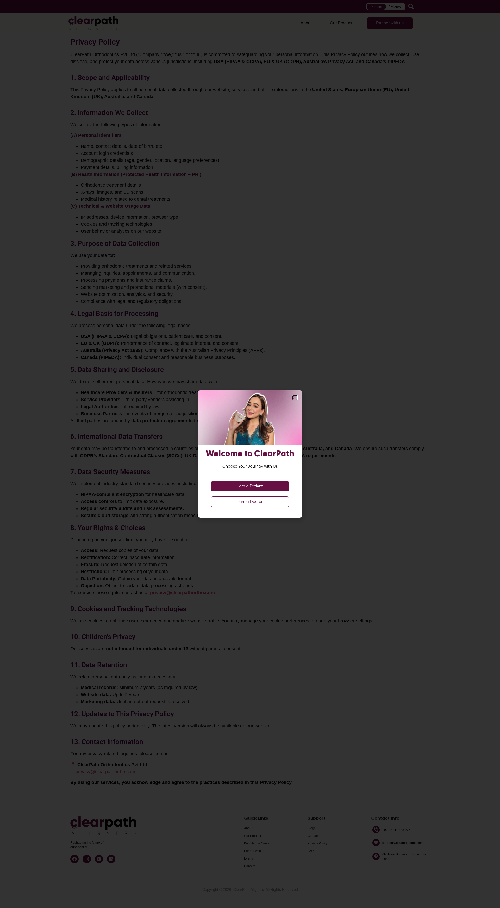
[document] (250, 454)
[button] (295, 398)
